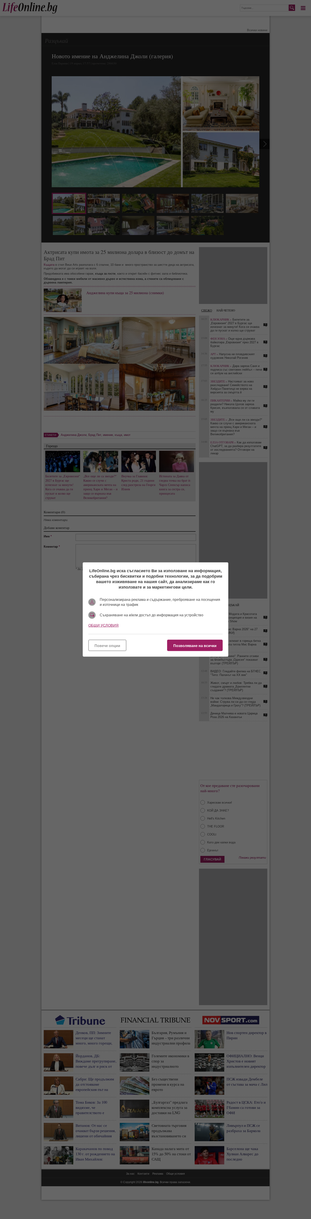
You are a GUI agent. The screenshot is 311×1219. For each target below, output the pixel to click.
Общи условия (103, 625)
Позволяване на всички (195, 646)
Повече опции (107, 646)
